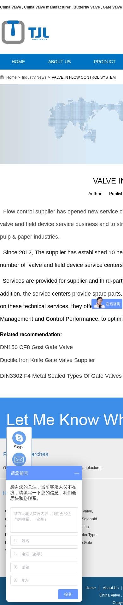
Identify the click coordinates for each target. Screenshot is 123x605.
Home (11, 77)
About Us (111, 588)
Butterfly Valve (86, 7)
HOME (18, 61)
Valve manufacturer (85, 468)
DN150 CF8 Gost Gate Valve (36, 347)
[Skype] (19, 438)
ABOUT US (59, 61)
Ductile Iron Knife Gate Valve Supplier (47, 360)
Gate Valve (112, 7)
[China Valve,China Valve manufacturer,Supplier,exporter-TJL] (25, 48)
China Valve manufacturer (47, 7)
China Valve (10, 7)
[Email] (19, 459)
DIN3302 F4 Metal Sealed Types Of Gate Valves (61, 376)
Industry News (34, 77)
